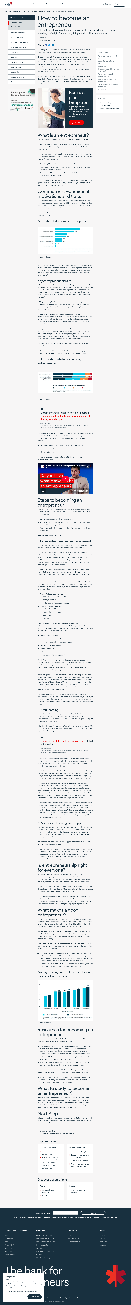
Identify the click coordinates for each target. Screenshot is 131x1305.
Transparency (81, 1298)
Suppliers (8, 1258)
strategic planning (62, 859)
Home (6, 11)
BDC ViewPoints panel (44, 1258)
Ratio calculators (42, 1245)
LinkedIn (103, 1235)
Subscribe (93, 1213)
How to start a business (78, 1118)
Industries (93, 1)
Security (72, 1298)
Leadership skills (15, 67)
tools (84, 1051)
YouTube (103, 1245)
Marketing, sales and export (19, 42)
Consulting (50, 4)
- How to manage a (57, 1133)
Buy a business (15, 26)
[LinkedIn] (52, 45)
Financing (37, 4)
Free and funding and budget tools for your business (80, 1166)
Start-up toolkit (65, 1063)
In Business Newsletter (79, 1161)
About (101, 1)
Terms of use (51, 1298)
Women (7, 1242)
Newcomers (9, 1248)
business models (72, 1054)
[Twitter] (49, 45)
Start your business (45, 11)
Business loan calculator (45, 1242)
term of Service (56, 1301)
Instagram (104, 1242)
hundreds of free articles (72, 1046)
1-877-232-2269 (74, 1238)
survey (70, 157)
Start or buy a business (30, 11)
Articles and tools (15, 11)
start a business (77, 77)
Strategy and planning (17, 32)
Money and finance (16, 37)
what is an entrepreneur (68, 144)
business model (55, 832)
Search (108, 4)
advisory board (79, 854)
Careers (107, 1)
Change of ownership (17, 62)
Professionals (10, 1255)
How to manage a (109, 109)
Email (70, 1235)
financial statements (57, 1054)
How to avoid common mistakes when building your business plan (50, 1160)
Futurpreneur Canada (79, 1070)
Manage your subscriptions (46, 1251)
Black (7, 1235)
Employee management (18, 47)
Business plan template (79, 1152)
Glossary (39, 1248)
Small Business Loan (49, 1196)
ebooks (78, 1051)
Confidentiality (62, 1298)
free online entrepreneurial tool (65, 433)
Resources (77, 4)
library (54, 1057)
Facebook (103, 1238)
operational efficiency (46, 859)
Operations (14, 52)
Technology (14, 57)
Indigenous (9, 1238)
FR (125, 1)
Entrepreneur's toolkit (17, 77)
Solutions (64, 4)
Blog (11, 82)
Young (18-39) (10, 1245)
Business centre (74, 1242)
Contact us (116, 1)
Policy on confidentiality (32, 1291)
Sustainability (14, 72)
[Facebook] (46, 45)
